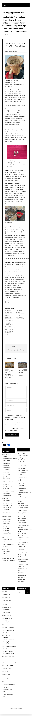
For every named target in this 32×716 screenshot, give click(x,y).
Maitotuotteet (7, 625)
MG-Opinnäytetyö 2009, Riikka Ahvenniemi (23, 544)
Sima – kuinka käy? (8, 481)
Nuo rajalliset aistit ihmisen (8, 545)
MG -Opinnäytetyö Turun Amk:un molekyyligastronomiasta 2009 (23, 528)
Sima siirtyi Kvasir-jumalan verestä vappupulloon (8, 476)
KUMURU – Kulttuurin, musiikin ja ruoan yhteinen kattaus (23, 504)
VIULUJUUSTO (7, 517)
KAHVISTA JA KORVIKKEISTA (7, 495)
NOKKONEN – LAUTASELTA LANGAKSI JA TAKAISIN (7, 466)
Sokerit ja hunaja (8, 682)
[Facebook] (8, 350)
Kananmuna (6, 597)
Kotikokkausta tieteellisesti (7, 608)
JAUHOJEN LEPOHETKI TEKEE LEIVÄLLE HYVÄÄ (9, 313)
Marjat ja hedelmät (8, 627)
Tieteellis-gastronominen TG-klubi (8, 689)
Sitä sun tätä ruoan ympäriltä (8, 678)
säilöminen (6, 674)
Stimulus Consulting (21, 571)
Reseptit (5, 671)
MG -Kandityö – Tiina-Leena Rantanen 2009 (22, 520)
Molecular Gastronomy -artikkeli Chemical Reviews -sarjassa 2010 (23, 553)
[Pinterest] (20, 350)
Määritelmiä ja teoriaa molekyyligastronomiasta (8, 620)
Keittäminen (6, 605)
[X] (11, 350)
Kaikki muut (6, 594)
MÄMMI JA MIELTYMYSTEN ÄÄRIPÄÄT (7, 486)
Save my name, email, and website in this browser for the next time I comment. (15, 417)
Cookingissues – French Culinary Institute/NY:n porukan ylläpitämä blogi (22, 461)
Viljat (4, 697)
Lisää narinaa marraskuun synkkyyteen (7, 521)
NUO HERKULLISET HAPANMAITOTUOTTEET (8, 559)
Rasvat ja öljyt (7, 668)
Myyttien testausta (8, 656)
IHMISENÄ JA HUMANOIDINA (7, 534)
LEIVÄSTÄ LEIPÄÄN (21, 371)
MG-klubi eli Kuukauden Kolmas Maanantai (8, 637)
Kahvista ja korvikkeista (6, 499)
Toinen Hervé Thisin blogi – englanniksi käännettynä (22, 578)
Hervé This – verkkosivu (21, 484)
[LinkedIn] (14, 350)
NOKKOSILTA (7, 472)
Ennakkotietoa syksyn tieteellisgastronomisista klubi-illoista (8, 457)
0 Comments (22, 50)
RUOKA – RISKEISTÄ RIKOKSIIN (6, 528)
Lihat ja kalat (7, 615)
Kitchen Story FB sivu (22, 498)
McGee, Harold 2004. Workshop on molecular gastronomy (23, 513)
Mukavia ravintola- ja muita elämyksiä (8, 652)
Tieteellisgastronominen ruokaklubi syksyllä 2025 (8, 539)
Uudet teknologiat (8, 694)
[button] (6, 370)
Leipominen (14, 51)
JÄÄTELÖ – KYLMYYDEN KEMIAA (6, 551)
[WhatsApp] (17, 350)
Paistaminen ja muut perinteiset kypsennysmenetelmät (8, 661)
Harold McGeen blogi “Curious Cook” (22, 479)
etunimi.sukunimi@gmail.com (13, 285)
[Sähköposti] (23, 350)
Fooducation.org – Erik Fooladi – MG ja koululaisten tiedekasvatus (23, 471)
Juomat (5, 591)
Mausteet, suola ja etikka (8, 631)
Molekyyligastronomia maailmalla (8, 643)
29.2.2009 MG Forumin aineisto (23, 454)
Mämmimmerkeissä (8, 491)
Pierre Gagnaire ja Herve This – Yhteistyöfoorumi (23, 566)
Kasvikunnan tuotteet (7, 601)
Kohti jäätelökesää (8, 556)
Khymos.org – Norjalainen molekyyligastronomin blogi (23, 491)
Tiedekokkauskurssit (8, 684)
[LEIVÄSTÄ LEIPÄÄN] (22, 362)
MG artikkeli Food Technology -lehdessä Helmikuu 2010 (23, 536)
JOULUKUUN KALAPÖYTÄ (6, 513)
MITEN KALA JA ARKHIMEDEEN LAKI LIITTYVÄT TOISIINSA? (7, 506)
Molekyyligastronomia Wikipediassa (23, 560)
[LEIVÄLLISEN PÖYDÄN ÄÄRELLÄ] (9, 362)
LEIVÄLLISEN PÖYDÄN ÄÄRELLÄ (9, 372)
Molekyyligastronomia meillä (8, 647)
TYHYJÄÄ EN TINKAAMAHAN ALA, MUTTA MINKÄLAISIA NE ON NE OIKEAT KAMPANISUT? (10, 327)
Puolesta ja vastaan (8, 665)
